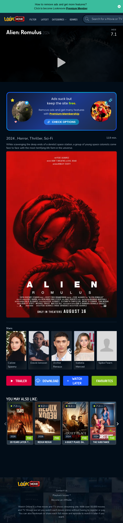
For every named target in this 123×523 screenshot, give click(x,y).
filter (32, 19)
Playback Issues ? (61, 495)
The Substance (101, 442)
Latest (45, 19)
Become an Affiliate (61, 499)
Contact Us (61, 490)
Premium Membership (64, 114)
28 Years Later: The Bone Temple (20, 442)
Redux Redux (45, 442)
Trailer (21, 381)
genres (74, 19)
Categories (58, 19)
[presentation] (5, 424)
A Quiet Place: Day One (75, 442)
